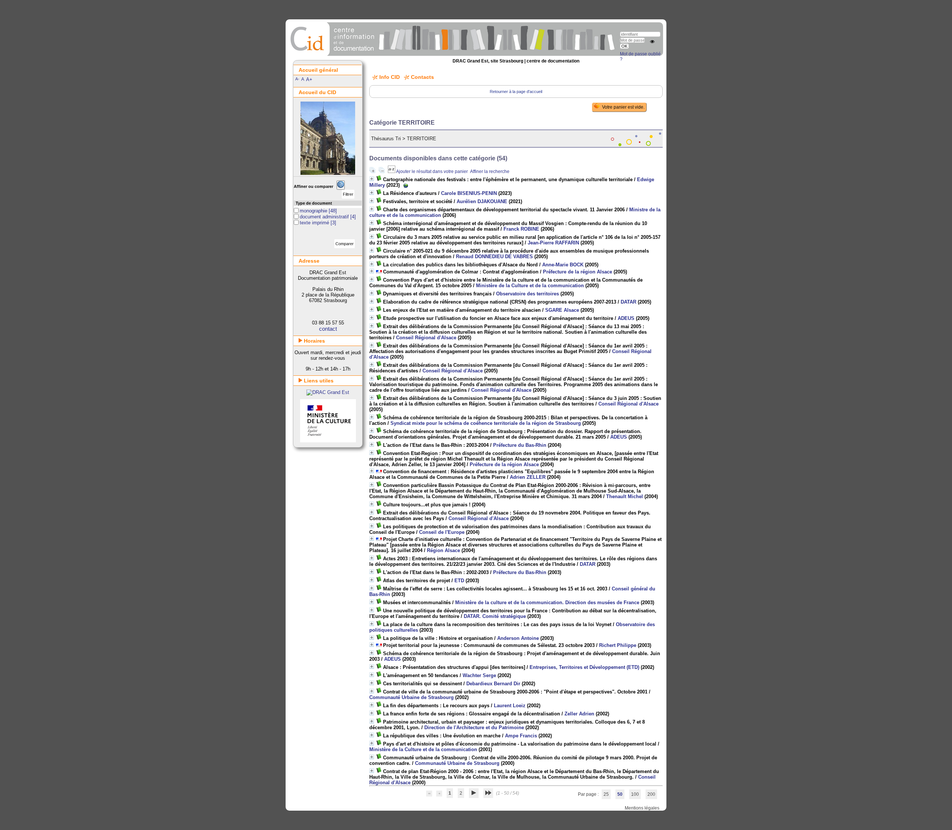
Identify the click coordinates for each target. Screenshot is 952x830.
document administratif (325, 216)
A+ (309, 79)
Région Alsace (443, 550)
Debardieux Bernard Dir (493, 683)
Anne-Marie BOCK (562, 264)
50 (620, 794)
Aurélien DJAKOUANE (482, 201)
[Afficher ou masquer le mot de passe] (652, 41)
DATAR (628, 302)
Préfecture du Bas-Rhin (519, 445)
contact (328, 329)
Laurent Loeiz (509, 705)
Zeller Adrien (579, 714)
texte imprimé (315, 222)
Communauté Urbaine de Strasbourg (411, 697)
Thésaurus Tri (386, 138)
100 (635, 794)
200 (651, 794)
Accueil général (318, 70)
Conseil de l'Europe (441, 532)
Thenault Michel (624, 496)
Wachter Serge (479, 675)
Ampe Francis (521, 735)
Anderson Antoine (518, 638)
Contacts (422, 77)
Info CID (389, 77)
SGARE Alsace (562, 310)
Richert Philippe (617, 645)
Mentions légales (642, 808)
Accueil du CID (317, 92)
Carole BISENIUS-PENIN (469, 193)
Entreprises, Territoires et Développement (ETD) (584, 667)
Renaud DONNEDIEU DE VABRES (494, 256)
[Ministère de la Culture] (328, 440)
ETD (459, 580)
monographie (314, 211)
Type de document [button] (314, 203)
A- (297, 79)
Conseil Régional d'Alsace (426, 337)
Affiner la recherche (489, 171)
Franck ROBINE (521, 229)
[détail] (371, 178)
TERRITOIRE (421, 138)
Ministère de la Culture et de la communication (530, 285)
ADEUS (626, 318)
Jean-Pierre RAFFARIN (553, 243)
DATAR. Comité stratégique (495, 616)
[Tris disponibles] (392, 171)
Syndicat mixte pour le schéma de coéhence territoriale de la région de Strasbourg (485, 423)
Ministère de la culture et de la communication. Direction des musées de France (547, 602)
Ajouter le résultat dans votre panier (432, 171)
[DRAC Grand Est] (327, 392)
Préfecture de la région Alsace (577, 272)
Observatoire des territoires (527, 294)
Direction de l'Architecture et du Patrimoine (474, 727)
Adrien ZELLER (528, 477)
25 (606, 794)
